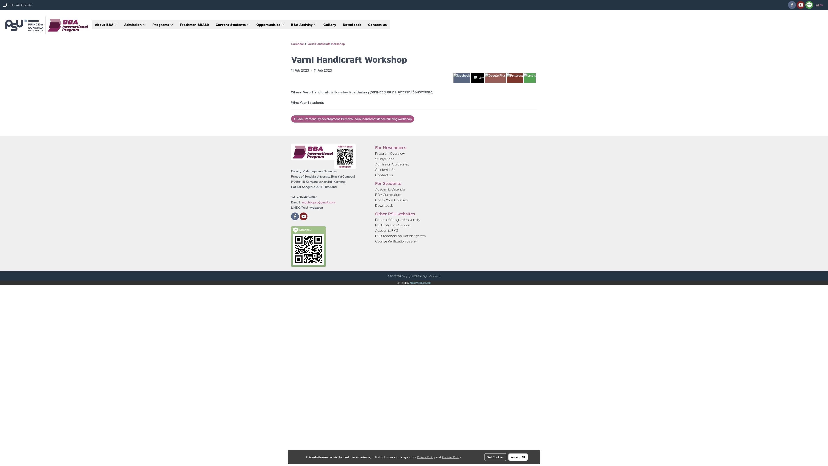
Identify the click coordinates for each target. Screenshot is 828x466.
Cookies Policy (451, 457)
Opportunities (268, 24)
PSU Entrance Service (392, 225)
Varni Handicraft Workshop (326, 43)
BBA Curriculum (388, 194)
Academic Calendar (390, 189)
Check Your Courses (391, 200)
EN (821, 5)
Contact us (377, 24)
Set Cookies (495, 457)
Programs (161, 24)
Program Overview (390, 153)
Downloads (352, 24)
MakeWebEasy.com (420, 282)
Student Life (385, 169)
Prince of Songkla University (397, 219)
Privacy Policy (426, 457)
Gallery (329, 24)
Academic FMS (386, 230)
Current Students (231, 24)
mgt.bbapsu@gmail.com (318, 202)
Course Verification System (396, 241)
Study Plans (384, 159)
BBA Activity (302, 24)
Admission (133, 24)
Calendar (297, 43)
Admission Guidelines (392, 164)
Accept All (518, 457)
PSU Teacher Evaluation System (400, 236)
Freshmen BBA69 (194, 24)
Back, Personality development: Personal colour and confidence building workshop (353, 118)
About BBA (104, 24)
